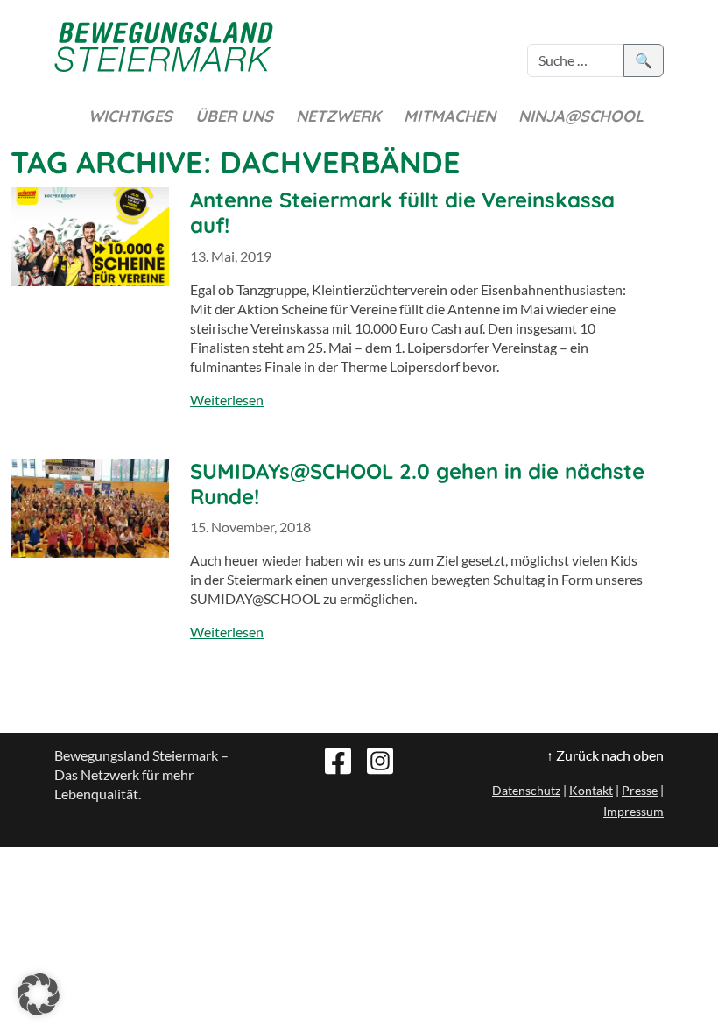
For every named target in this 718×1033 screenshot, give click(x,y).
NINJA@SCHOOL (581, 116)
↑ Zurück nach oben (605, 755)
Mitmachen (450, 116)
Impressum (633, 811)
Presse (640, 790)
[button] (38, 994)
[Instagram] (380, 759)
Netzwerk (338, 116)
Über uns (234, 116)
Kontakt (591, 790)
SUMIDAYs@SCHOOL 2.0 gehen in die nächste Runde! (417, 483)
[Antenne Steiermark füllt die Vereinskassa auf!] (90, 236)
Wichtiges (130, 116)
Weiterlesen (227, 399)
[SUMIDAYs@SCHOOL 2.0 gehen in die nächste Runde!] (90, 508)
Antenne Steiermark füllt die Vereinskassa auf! (402, 212)
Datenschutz (526, 790)
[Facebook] (338, 759)
